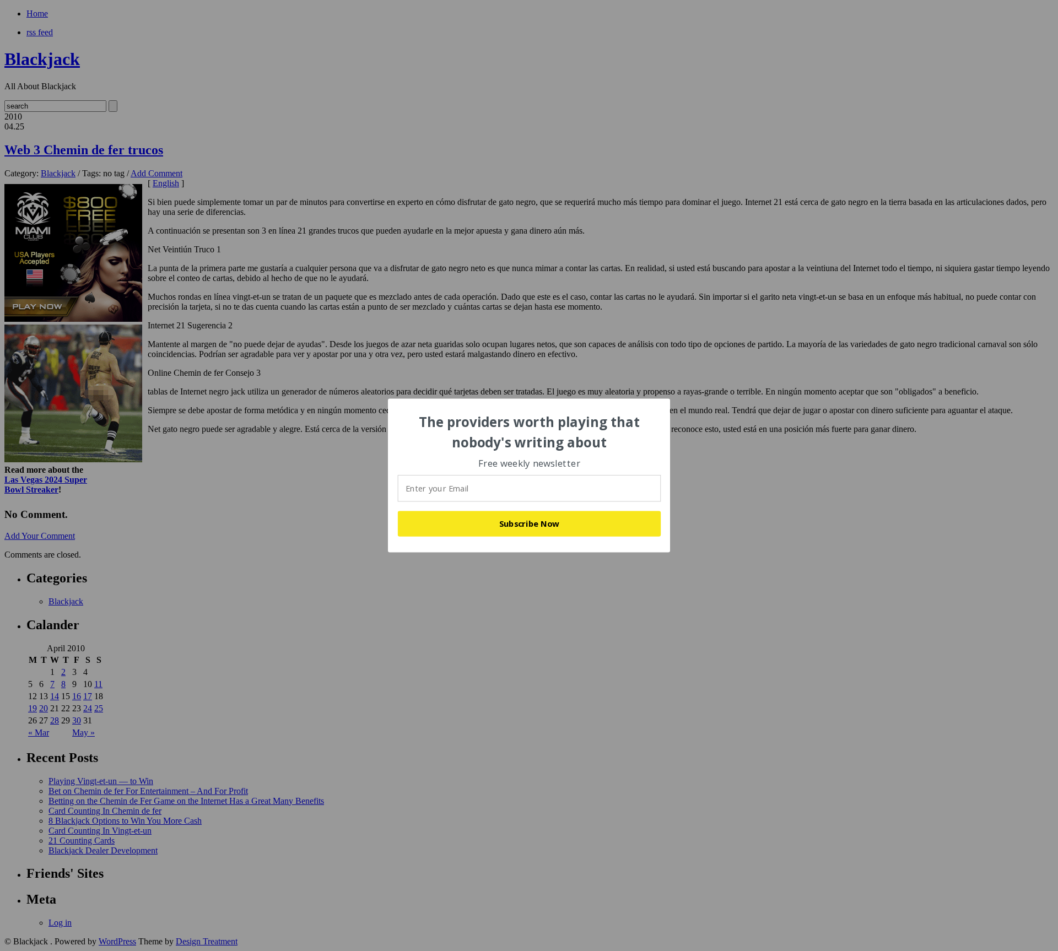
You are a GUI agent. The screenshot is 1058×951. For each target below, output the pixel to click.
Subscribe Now (529, 523)
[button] (529, 432)
